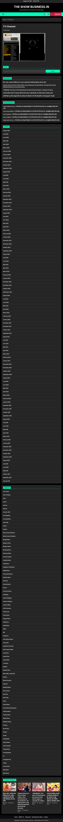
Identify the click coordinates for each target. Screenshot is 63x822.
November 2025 (7, 161)
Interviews (6, 642)
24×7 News (6, 491)
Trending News (7, 752)
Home (16, 817)
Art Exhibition (6, 515)
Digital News (6, 570)
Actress (5, 505)
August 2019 (6, 419)
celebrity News (7, 560)
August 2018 (6, 460)
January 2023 (6, 278)
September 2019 (7, 415)
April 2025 (6, 185)
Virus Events (6, 766)
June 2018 (5, 467)
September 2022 (7, 292)
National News (7, 687)
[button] (3, 14)
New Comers (6, 690)
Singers (5, 732)
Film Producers (7, 608)
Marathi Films (6, 670)
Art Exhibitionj (7, 519)
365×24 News (7, 495)
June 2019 (5, 426)
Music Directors (7, 680)
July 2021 (5, 340)
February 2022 (7, 316)
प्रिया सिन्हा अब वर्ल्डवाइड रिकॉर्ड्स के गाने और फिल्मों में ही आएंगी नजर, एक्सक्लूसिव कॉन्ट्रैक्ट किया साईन (37, 111)
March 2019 (6, 436)
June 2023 (6, 261)
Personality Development (9, 708)
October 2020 (6, 371)
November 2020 (7, 367)
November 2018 (7, 450)
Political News (7, 711)
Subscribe (57, 14)
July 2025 (5, 175)
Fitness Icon (6, 611)
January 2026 (6, 154)
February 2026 (7, 151)
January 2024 (6, 237)
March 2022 (6, 312)
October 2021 (6, 329)
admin (5, 802)
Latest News (6, 659)
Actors (5, 501)
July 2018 (5, 463)
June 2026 (6, 137)
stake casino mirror (8, 120)
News (4, 701)
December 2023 (7, 240)
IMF (4, 632)
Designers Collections (9, 567)
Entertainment (7, 584)
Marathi (5, 666)
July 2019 (5, 422)
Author (5, 526)
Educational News (8, 574)
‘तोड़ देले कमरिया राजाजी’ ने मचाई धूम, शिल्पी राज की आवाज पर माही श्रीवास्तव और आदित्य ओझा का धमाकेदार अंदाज (28, 93)
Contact (46, 817)
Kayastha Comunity (8, 646)
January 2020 (6, 402)
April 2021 (5, 350)
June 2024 (6, 219)
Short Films (6, 728)
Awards (5, 529)
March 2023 (6, 271)
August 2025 (6, 171)
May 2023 (5, 264)
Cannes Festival (7, 556)
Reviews (5, 725)
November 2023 (7, 244)
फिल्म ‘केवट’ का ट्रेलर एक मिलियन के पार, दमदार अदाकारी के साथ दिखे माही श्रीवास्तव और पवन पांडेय (24, 82)
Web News (6, 769)
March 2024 (6, 230)
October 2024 (6, 206)
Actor (4, 498)
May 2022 (5, 305)
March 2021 (6, 354)
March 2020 (6, 395)
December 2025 (7, 158)
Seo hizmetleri (7, 114)
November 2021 (7, 326)
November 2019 (7, 408)
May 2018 (5, 470)
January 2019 (6, 443)
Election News (7, 577)
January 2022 (6, 319)
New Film (5, 694)
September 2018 (7, 457)
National (5, 683)
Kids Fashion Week (8, 649)
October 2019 (6, 412)
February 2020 (7, 398)
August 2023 (6, 254)
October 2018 (6, 453)
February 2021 (7, 357)
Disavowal (28, 817)
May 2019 (5, 429)
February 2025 (7, 192)
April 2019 (5, 433)
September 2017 (7, 477)
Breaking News (7, 550)
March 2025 (6, 189)
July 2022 (5, 299)
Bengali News (6, 539)
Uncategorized (7, 759)
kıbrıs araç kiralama (8, 111)
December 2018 (7, 446)
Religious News (7, 721)
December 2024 (7, 199)
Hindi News (6, 625)
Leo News (5, 663)
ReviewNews (38, 820)
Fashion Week (6, 604)
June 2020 (6, 384)
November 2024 (7, 202)
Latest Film (6, 653)
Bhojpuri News (7, 546)
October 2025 (6, 165)
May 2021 (5, 347)
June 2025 (6, 178)
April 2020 (6, 391)
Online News (6, 704)
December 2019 (7, 405)
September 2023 (7, 250)
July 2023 (5, 257)
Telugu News (6, 749)
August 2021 (6, 336)
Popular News (6, 714)
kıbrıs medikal (7, 117)
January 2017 (6, 481)
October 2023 (6, 247)
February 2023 (7, 274)
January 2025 (6, 195)
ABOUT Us (21, 817)
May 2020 (5, 388)
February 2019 (7, 439)
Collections (6, 563)
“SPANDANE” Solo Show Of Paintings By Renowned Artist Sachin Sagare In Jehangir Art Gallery (28, 90)
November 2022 (7, 285)
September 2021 (7, 333)
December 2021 (7, 323)
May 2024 (5, 223)
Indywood (5, 635)
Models (5, 677)
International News (8, 639)
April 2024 (6, 226)
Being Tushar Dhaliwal (9, 532)
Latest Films (6, 656)
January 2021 (6, 360)
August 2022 (6, 295)
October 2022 (6, 288)
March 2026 (6, 147)
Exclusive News (7, 591)
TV (4, 756)
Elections (5, 580)
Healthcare (6, 622)
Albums (5, 508)
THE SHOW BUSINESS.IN (31, 7)
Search (6, 67)
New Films (6, 697)
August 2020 (6, 378)
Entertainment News (37, 817)
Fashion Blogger (7, 598)
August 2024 (6, 213)
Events (5, 587)
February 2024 (7, 233)
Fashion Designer (7, 601)
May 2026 (5, 140)
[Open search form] (48, 14)
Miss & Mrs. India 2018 (9, 673)
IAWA (4, 628)
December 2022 (7, 281)
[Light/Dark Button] (45, 14)
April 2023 (6, 268)
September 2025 (7, 168)
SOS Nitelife (6, 738)
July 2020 (5, 381)
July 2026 (5, 134)
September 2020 (7, 374)
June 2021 (5, 343)
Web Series (6, 773)
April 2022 (6, 309)
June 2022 (6, 302)
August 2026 (6, 130)
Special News (6, 742)
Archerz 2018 (6, 512)
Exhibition (5, 594)
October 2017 (6, 474)
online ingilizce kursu (9, 106)
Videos (5, 763)
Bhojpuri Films (7, 543)
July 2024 (5, 216)
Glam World (6, 615)
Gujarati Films (6, 618)
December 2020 (7, 364)
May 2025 (5, 182)
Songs (4, 735)
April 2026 (6, 144)
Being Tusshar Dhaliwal (9, 536)
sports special (7, 745)
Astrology (5, 522)
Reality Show (6, 718)
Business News (7, 553)
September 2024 (7, 209)
